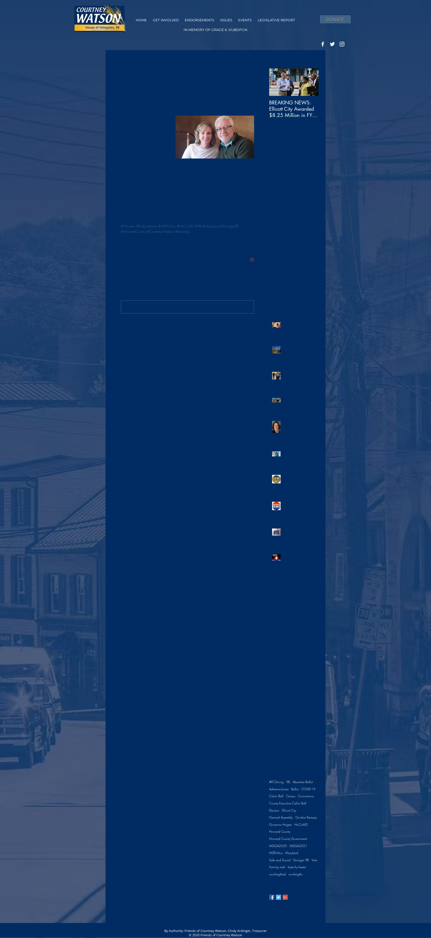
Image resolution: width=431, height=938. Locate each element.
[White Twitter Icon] (332, 44)
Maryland (291, 853)
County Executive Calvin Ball (287, 803)
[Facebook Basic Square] (271, 897)
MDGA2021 (298, 846)
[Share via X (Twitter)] (134, 246)
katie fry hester (297, 867)
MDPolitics (276, 853)
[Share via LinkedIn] (145, 246)
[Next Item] (311, 82)
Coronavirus (306, 796)
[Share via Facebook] (123, 246)
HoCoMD (301, 824)
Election (274, 810)
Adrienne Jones (278, 789)
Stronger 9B (301, 860)
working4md (277, 874)
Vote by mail (277, 867)
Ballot (295, 789)
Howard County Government (288, 839)
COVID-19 (308, 789)
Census (290, 796)
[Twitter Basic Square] (278, 897)
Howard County (279, 831)
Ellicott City (289, 810)
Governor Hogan (280, 824)
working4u (295, 874)
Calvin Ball (276, 796)
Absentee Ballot (303, 782)
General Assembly (281, 817)
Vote (314, 860)
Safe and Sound (279, 860)
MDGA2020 (278, 846)
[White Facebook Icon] (322, 44)
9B (288, 782)
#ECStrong (276, 782)
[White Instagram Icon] (342, 44)
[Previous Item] (276, 82)
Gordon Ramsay (306, 817)
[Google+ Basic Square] (285, 897)
